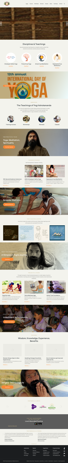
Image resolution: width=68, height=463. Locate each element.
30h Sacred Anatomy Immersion (55, 179)
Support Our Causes (9, 321)
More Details (5, 185)
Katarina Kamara (8, 439)
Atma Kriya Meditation (41, 64)
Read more (5, 364)
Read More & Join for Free (10, 85)
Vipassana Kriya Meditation (57, 64)
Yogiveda (34, 335)
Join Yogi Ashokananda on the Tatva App (34, 419)
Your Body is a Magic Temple (33, 358)
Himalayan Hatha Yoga (10, 64)
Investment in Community (15, 317)
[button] (31, 37)
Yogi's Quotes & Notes (34, 219)
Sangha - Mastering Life (12, 382)
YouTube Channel (9, 147)
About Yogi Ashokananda (9, 251)
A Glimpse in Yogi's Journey (14, 254)
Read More (11, 66)
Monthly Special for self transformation (8, 379)
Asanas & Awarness (8, 358)
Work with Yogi (8, 197)
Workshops (26, 124)
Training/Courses (34, 160)
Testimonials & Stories (34, 431)
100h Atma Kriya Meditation (11, 179)
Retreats (41, 124)
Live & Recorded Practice (34, 421)
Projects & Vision (34, 272)
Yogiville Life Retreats (53, 295)
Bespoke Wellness (12, 200)
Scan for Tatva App (12, 426)
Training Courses (11, 124)
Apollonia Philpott (42, 439)
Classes (57, 124)
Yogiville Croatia (7, 295)
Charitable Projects (10, 314)
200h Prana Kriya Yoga (31, 179)
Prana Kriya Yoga (26, 64)
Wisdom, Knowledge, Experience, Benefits (34, 339)
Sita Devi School (29, 295)
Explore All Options (9, 204)
